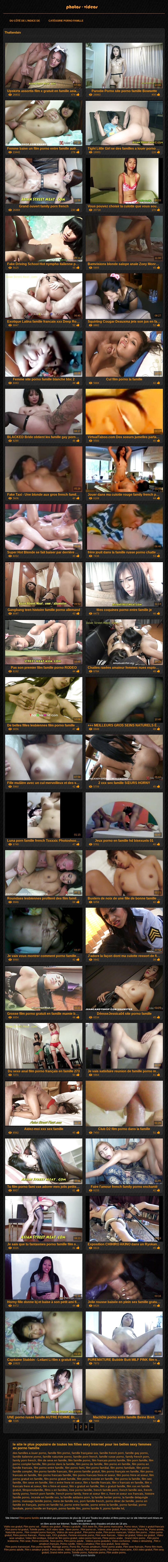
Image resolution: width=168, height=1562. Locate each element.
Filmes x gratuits (71, 1526)
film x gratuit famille (112, 1486)
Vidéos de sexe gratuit (69, 1532)
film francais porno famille (108, 1460)
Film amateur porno (95, 1549)
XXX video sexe (56, 1529)
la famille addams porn (75, 1497)
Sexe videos (121, 1543)
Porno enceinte (40, 1541)
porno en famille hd (50, 1504)
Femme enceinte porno (81, 1535)
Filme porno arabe (113, 1538)
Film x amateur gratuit (37, 1549)
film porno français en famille (120, 1471)
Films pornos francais (25, 1535)
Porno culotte (67, 1543)
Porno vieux (130, 1526)
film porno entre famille (49, 1467)
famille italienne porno (27, 1456)
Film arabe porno (116, 1552)
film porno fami (74, 1467)
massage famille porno (36, 1501)
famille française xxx (85, 1453)
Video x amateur (85, 1543)
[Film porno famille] (84, 7)
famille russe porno (111, 1456)
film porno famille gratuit (84, 1471)
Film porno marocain (114, 1532)
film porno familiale (122, 1467)
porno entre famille (77, 1504)
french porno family (68, 1493)
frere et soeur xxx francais (126, 1493)
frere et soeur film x (95, 1493)
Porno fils (142, 1529)
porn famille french (92, 1501)
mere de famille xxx (65, 1501)
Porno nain (45, 1535)
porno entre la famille (104, 1504)
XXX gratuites (59, 1535)
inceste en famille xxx (45, 1497)
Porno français (128, 1529)
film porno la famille (127, 1478)
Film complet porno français (40, 1532)
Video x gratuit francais (151, 1526)
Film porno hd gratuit (16, 1529)
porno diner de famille (120, 1501)
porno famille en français (41, 1508)
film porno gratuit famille (59, 1478)
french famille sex (130, 1490)
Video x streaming (142, 1541)
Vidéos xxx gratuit (51, 1526)
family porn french (24, 1460)
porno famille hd (113, 1508)
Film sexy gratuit (104, 1543)
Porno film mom (153, 1546)
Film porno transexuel (18, 1546)
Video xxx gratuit (146, 1535)
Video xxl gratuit (126, 1535)
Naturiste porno (14, 1532)
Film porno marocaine (111, 1526)
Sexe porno (56, 1541)
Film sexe (25, 1541)
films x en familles (56, 1490)
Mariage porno (60, 1546)
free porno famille (80, 1490)
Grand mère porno (135, 1538)
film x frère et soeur (55, 1486)
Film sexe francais (105, 1535)
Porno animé (156, 1529)
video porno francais (89, 1538)
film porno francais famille (54, 1475)
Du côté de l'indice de (25, 20)
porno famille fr (92, 1508)
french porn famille (42, 1493)
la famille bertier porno (106, 1497)
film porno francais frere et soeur (94, 1475)
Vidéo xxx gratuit (13, 1526)
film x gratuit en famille (84, 1486)
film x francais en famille (127, 1482)
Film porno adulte (74, 1541)
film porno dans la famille (58, 1464)
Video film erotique (35, 1538)
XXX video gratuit (142, 1549)
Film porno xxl (32, 1526)
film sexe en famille (35, 1482)
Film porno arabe (92, 1532)
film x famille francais (96, 1482)
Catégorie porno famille (66, 20)
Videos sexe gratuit (108, 1529)
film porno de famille (89, 1464)
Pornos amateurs (90, 1546)
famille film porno (59, 1453)
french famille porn (106, 1490)
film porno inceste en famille (95, 1478)
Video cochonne (121, 1541)
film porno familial (97, 1467)
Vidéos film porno (138, 1532)
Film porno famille (29, 1518)
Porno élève (57, 1549)
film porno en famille (117, 1464)
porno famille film (70, 1508)
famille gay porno (136, 1453)
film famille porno (79, 1460)
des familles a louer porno (29, 1453)
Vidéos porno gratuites (98, 1541)
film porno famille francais (50, 1471)
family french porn (137, 1456)
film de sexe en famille (52, 1460)
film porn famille (137, 1460)
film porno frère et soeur (132, 1475)
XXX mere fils (89, 1526)
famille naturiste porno (57, 1456)
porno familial (128, 1504)
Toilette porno (37, 1529)
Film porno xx (88, 1529)
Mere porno (72, 1529)
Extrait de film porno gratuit (62, 1538)
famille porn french (85, 1456)
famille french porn (112, 1453)
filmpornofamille (33, 1490)
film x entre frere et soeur (65, 1482)
